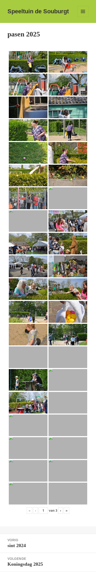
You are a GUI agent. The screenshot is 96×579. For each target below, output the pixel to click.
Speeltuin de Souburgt (38, 11)
